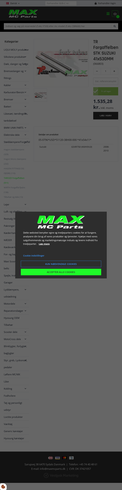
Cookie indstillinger (33, 255)
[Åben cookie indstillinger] (3, 486)
